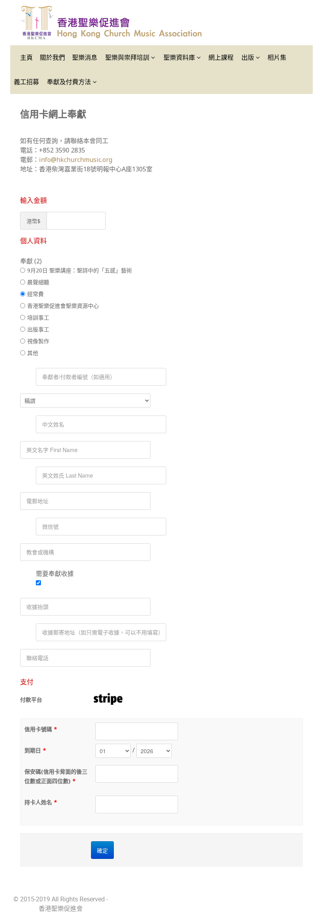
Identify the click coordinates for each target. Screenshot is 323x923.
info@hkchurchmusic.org (75, 159)
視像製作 (38, 341)
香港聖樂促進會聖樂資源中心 (63, 305)
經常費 (35, 294)
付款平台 (31, 699)
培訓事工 (38, 317)
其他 (32, 353)
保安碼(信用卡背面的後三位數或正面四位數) (55, 776)
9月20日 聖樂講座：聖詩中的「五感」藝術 (79, 270)
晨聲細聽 (38, 282)
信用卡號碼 (40, 729)
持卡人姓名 (40, 802)
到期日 (35, 750)
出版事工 (38, 329)
